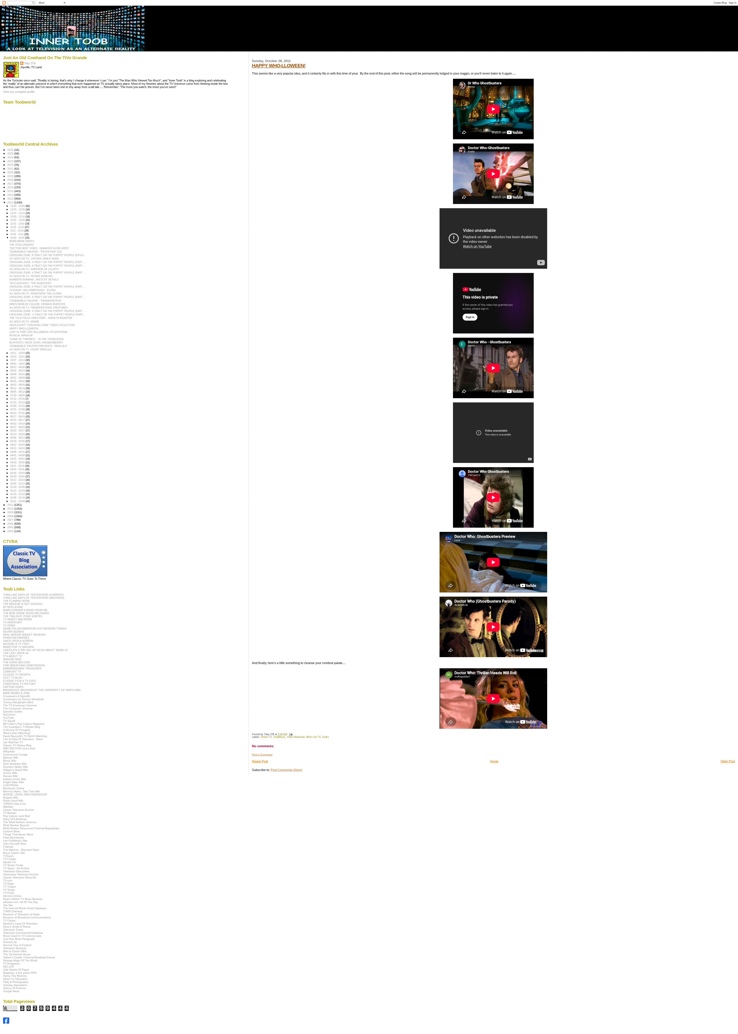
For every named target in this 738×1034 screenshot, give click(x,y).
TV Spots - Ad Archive (16, 868)
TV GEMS (9, 625)
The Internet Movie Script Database (24, 908)
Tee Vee (8, 905)
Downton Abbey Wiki (15, 766)
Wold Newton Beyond (16, 825)
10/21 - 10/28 (18, 353)
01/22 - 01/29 (18, 490)
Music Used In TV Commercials (22, 935)
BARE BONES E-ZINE (16, 693)
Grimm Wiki (10, 772)
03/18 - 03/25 (18, 462)
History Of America (14, 988)
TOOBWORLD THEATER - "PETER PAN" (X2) (35, 251)
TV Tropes (9, 886)
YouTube (8, 717)
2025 (10, 153)
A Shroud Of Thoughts (16, 729)
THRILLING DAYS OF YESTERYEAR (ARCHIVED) (33, 597)
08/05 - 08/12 (18, 391)
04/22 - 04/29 (18, 444)
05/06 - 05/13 (18, 437)
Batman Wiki (10, 757)
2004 (10, 531)
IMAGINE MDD (12, 659)
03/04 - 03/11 (17, 469)
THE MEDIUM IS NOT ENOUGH (22, 603)
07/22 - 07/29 (18, 398)
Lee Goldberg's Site (15, 840)
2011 (10, 504)
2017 (10, 183)
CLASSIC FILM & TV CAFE (19, 680)
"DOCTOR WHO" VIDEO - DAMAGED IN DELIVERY (39, 248)
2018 (10, 179)
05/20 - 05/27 (18, 430)
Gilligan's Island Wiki (15, 769)
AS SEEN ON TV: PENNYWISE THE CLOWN (35, 293)
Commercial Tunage (15, 754)
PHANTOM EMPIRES (16, 637)
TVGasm (8, 855)
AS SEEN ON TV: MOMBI (24, 321)
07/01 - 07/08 (18, 409)
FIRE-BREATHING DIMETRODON (24, 665)
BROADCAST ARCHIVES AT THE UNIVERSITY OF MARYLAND (42, 690)
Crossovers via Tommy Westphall (23, 699)
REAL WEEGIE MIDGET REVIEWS (24, 634)
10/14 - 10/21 (18, 356)
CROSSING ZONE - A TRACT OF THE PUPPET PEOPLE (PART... (47, 314)
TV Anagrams (11, 963)
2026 (10, 149)
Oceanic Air (10, 942)
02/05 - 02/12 (18, 483)
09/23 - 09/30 (18, 367)
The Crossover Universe (18, 708)
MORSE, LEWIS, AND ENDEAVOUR (25, 794)
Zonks (325, 737)
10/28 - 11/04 (17, 237)
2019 (10, 176)
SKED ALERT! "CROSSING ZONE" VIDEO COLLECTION (42, 325)
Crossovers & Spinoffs (16, 696)
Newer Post (260, 761)
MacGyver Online (13, 788)
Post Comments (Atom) (286, 770)
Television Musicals (14, 948)
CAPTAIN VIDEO (13, 686)
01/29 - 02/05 (18, 487)
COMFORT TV (12, 671)
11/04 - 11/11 (17, 234)
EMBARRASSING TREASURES (22, 668)
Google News (11, 991)
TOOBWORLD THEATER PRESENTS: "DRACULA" (38, 346)
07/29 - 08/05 (18, 395)
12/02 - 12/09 (18, 220)
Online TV (266, 737)
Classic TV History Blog (17, 745)
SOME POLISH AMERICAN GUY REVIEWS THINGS (34, 628)
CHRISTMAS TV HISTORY (19, 683)
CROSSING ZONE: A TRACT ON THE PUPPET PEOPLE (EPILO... (47, 255)
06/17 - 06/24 (18, 416)
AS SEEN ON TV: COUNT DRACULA (30, 349)
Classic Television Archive (18, 809)
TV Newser (10, 812)
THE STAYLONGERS (21, 244)
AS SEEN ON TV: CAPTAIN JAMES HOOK (34, 258)
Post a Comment (262, 754)
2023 (10, 161)
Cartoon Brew (11, 831)
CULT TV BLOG (12, 677)
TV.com (7, 880)
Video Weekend (295, 737)
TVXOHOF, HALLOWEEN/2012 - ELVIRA (32, 290)
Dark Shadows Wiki (15, 763)
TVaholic (8, 846)
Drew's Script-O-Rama (16, 926)
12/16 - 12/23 (18, 213)
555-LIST (8, 966)
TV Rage (8, 883)
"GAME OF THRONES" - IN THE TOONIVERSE (36, 339)
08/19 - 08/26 (18, 384)
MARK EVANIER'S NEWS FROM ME (25, 610)
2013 (10, 198)
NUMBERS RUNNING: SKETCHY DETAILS (34, 279)
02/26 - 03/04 (18, 473)
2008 (10, 516)
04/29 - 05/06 (18, 441)
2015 (10, 191)
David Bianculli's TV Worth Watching (25, 736)
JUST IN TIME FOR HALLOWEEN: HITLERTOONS (38, 332)
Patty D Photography (15, 981)
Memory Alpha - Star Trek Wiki (21, 791)
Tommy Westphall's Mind (18, 702)
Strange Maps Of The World (20, 960)
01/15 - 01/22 (18, 494)
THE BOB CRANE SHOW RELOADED (26, 613)
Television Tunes (13, 929)
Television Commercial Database (23, 932)
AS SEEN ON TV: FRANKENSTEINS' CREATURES (38, 307)
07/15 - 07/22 (18, 402)
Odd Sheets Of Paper (16, 969)
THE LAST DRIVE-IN (15, 653)
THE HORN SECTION (16, 662)
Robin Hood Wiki (13, 800)
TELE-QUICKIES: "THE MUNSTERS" (30, 283)
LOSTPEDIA (10, 785)
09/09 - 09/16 (18, 374)
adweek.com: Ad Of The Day (20, 902)
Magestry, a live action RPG (20, 972)
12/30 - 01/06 (18, 206)
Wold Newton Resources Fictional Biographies (31, 828)
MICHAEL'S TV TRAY (16, 643)
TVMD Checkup (12, 911)
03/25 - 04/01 (18, 458)
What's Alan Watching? (17, 733)
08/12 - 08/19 (18, 388)
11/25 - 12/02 (17, 223)
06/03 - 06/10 (18, 423)
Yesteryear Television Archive (20, 874)
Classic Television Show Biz (19, 877)
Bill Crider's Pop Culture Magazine (24, 723)
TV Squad (9, 720)
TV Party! (8, 892)
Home (494, 761)
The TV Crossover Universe (20, 705)
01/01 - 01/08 (18, 501)
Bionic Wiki (9, 760)
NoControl (9, 714)
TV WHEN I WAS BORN (17, 619)
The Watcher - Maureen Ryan (21, 849)
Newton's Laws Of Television (20, 923)
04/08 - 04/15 (18, 451)
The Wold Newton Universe (19, 822)
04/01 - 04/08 (18, 455)
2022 (10, 164)
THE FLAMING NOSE (16, 600)
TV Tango (9, 889)
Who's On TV (313, 737)
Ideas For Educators (15, 978)
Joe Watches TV (13, 742)
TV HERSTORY (12, 622)
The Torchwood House (17, 954)
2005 (10, 527)
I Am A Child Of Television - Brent (23, 739)
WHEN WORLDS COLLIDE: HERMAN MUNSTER (37, 304)
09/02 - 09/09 (18, 377)
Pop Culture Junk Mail (16, 816)
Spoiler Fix (9, 862)
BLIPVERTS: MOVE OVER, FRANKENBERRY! (36, 342)
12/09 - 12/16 (18, 216)
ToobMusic (279, 737)
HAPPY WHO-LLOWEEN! (278, 65)
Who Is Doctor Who (15, 951)
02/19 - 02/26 (18, 476)
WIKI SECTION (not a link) (19, 748)
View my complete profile (19, 91)
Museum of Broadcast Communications (27, 917)
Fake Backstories (13, 837)
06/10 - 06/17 (18, 420)
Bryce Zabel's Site (14, 852)
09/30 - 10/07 (18, 363)
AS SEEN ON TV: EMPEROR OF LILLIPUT (34, 269)
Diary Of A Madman (15, 819)
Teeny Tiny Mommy (15, 975)
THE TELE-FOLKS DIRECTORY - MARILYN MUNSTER (40, 318)
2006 (10, 523)
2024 (10, 157)
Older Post (728, 761)
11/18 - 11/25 (17, 227)
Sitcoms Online (12, 895)
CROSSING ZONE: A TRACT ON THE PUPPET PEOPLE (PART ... (47, 262)
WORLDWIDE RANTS (21, 241)
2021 (10, 168)
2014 (10, 194)
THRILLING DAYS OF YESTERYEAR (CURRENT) (33, 594)
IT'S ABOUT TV (12, 656)
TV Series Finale (13, 865)
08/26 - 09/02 (18, 381)
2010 (10, 508)
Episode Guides (12, 711)
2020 (10, 172)
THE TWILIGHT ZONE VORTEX (22, 616)
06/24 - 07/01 (18, 413)
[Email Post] (290, 734)
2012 (10, 202)
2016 (10, 187)
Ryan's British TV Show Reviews (22, 899)
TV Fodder (9, 859)
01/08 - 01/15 (18, 497)
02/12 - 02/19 (18, 479)
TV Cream (9, 920)
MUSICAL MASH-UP (21, 335)
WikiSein (8, 806)
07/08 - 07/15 (18, 406)
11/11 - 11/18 (17, 230)
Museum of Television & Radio (21, 914)
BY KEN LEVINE (13, 607)
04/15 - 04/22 (18, 448)
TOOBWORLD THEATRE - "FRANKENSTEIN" (35, 300)
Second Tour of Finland (17, 945)
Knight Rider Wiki (13, 782)
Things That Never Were (18, 834)
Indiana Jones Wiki (14, 779)
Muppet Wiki (10, 797)
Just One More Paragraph (19, 938)
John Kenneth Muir (14, 843)
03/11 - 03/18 (17, 465)
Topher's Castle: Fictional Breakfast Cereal (29, 957)
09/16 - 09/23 (18, 370)
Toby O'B (30, 63)
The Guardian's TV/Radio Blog (21, 726)
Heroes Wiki (10, 776)
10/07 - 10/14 (18, 360)
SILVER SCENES (13, 631)
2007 (10, 519)
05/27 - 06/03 (18, 427)
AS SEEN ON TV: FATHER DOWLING (31, 276)
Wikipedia (9, 751)
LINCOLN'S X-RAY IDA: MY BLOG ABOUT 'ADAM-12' (35, 650)
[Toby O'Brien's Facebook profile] (6, 1022)
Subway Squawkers (15, 985)
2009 (10, 512)
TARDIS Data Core (14, 803)
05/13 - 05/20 (18, 434)
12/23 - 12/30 (18, 209)
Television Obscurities (16, 871)
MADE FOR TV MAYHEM (18, 646)
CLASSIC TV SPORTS (16, 674)
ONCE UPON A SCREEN (18, 640)
